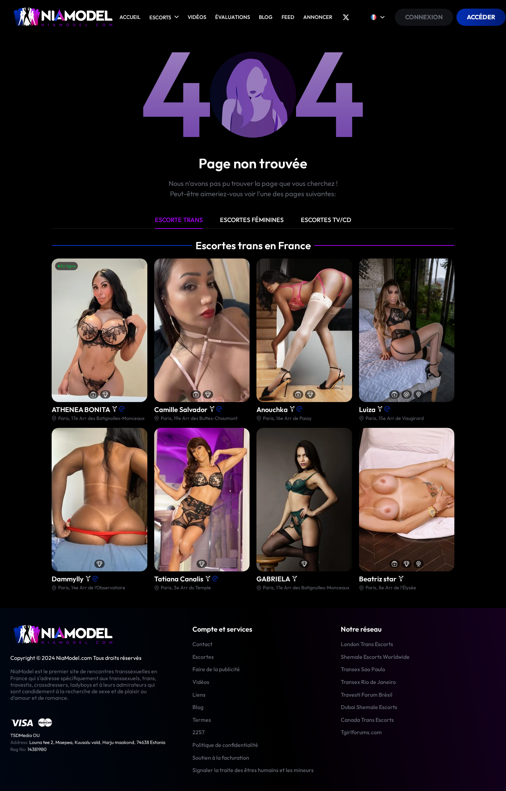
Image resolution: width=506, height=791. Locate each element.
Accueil (129, 17)
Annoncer (317, 17)
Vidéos (197, 17)
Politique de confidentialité (225, 744)
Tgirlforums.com (361, 732)
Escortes (203, 656)
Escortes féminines (252, 220)
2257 (198, 732)
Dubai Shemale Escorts (369, 707)
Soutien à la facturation (220, 757)
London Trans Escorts (367, 644)
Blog (266, 17)
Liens (198, 694)
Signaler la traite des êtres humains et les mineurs (253, 770)
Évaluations (232, 17)
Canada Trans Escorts (367, 719)
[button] (140, 329)
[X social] (345, 17)
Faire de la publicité (216, 669)
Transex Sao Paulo (363, 669)
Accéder (481, 17)
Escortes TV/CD (326, 220)
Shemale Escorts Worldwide (375, 656)
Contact (202, 644)
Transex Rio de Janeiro (368, 681)
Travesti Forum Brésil (366, 694)
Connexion (424, 17)
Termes (201, 719)
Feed (288, 17)
